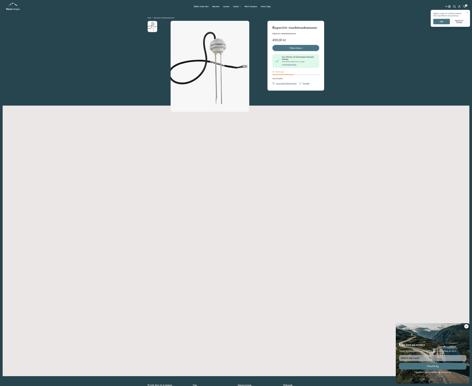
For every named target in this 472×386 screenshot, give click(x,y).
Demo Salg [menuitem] (265, 6)
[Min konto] (459, 6)
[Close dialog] (466, 326)
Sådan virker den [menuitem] (201, 6)
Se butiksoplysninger (289, 64)
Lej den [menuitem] (226, 6)
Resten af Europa (459, 21)
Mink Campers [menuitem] (251, 6)
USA (441, 21)
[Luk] (467, 13)
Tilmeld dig (433, 366)
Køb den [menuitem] (215, 6)
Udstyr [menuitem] (236, 6)
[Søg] (454, 6)
